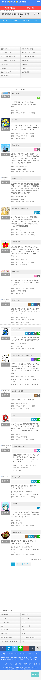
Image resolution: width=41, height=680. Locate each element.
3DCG (24, 622)
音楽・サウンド (26, 626)
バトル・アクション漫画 (8, 56)
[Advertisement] (20, 34)
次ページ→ (25, 564)
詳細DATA (5, 96)
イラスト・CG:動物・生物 (19, 166)
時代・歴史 (25, 60)
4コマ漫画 (24, 64)
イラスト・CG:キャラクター (20, 343)
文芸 (2, 626)
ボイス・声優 (4, 630)
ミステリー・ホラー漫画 (28, 52)
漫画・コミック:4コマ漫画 (19, 259)
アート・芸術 (4, 614)
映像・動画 (4, 633)
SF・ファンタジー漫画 (28, 56)
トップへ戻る (35, 674)
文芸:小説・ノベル (17, 523)
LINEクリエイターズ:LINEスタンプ (22, 408)
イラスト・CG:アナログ (18, 169)
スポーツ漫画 (4, 64)
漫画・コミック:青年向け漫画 (20, 322)
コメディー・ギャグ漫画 (8, 60)
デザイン (3, 618)
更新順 (5, 20)
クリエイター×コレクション (10, 653)
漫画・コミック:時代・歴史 (19, 196)
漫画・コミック (10, 10)
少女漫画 (24, 68)
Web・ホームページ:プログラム (21, 264)
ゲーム (23, 633)
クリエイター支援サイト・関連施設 (10, 641)
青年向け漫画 (4, 76)
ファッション (25, 618)
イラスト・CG (17, 470)
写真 (23, 630)
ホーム (2, 10)
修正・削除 (30, 8)
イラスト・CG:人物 (17, 293)
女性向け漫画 (25, 72)
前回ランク (26, 20)
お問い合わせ (36, 664)
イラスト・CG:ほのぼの (18, 291)
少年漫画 (3, 68)
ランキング (15, 20)
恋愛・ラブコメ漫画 (27, 49)
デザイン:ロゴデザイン (18, 346)
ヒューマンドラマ (6, 52)
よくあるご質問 (26, 664)
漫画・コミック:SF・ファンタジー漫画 (23, 136)
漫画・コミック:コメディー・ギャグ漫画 (23, 113)
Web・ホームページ (6, 637)
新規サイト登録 (10, 8)
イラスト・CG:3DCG (18, 138)
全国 (23, 641)
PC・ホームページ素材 (28, 637)
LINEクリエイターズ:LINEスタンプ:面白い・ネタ (25, 384)
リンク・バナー (9, 664)
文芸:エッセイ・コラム (18, 199)
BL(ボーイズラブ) (6, 72)
